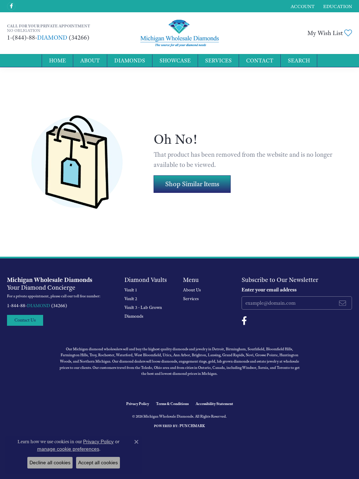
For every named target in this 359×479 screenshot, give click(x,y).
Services (218, 60)
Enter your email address (269, 289)
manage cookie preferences (68, 449)
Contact (259, 60)
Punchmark (192, 425)
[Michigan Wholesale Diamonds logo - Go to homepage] (180, 33)
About (90, 60)
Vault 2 (130, 299)
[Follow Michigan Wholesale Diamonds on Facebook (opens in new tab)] (11, 6)
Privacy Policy (137, 403)
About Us (192, 290)
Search (299, 60)
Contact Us (25, 320)
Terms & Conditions (172, 403)
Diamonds (129, 60)
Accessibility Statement (214, 403)
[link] (337, 6)
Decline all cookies (49, 462)
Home (57, 60)
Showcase (175, 60)
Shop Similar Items (192, 184)
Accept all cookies (98, 462)
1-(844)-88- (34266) (48, 37)
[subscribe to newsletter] (342, 303)
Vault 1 (130, 290)
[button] (302, 6)
